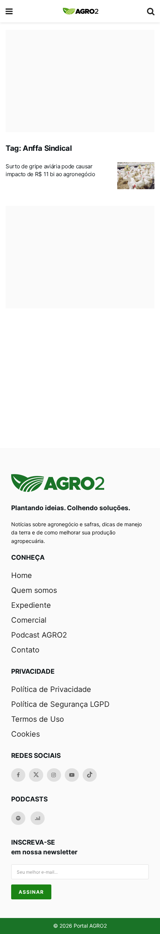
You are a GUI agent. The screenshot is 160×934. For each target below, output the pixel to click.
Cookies (25, 734)
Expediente (31, 605)
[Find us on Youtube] (72, 775)
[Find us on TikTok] (90, 775)
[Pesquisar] (150, 11)
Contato (25, 649)
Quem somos (34, 590)
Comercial (29, 620)
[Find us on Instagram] (54, 775)
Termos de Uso (37, 719)
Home (21, 575)
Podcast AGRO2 (39, 634)
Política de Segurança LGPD (60, 704)
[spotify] (18, 818)
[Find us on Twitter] (36, 775)
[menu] (10, 11)
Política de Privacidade (51, 689)
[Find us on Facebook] (18, 775)
